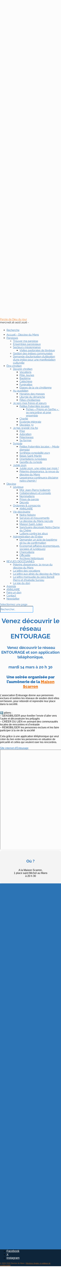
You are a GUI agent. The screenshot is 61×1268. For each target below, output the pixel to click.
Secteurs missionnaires (27, 347)
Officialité (25, 555)
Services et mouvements (34, 518)
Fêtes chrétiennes (30, 400)
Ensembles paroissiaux (27, 344)
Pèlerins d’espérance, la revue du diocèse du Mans (39, 473)
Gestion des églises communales (33, 353)
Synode (17, 443)
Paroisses (12, 338)
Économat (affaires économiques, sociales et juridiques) (40, 547)
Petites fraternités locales (34, 406)
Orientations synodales (33, 459)
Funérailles (26, 384)
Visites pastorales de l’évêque (37, 350)
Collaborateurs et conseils (35, 493)
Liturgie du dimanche (32, 396)
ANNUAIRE (26, 508)
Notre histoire (28, 514)
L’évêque (18, 487)
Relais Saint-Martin (31, 455)
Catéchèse (26, 381)
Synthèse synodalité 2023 (35, 452)
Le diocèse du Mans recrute (36, 521)
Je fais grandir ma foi (25, 428)
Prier (22, 431)
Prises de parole (29, 499)
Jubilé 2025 (20, 465)
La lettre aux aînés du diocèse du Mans (36, 573)
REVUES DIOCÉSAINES (20, 561)
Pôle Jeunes (27, 375)
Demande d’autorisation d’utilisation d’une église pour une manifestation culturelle (34, 359)
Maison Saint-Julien (31, 524)
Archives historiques (32, 558)
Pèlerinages (27, 437)
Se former (26, 440)
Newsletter (13, 598)
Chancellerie (27, 552)
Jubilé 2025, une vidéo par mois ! (39, 468)
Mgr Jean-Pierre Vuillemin (35, 490)
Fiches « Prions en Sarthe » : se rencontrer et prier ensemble (42, 412)
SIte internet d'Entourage (14, 748)
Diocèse (11, 483)
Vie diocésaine (21, 511)
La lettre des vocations (26, 570)
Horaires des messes (32, 393)
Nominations (27, 496)
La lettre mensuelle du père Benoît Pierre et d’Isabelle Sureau (33, 578)
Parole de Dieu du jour (13, 319)
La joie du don (21, 583)
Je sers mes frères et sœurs (30, 403)
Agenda (11, 586)
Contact (11, 595)
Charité (24, 418)
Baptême (25, 378)
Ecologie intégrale (30, 421)
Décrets (24, 502)
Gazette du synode (31, 462)
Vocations (25, 372)
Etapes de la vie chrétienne (36, 387)
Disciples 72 (27, 424)
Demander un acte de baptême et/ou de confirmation (38, 541)
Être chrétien (14, 365)
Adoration (25, 434)
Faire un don (14, 592)
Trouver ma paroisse (25, 341)
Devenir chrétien (22, 369)
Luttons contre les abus (34, 533)
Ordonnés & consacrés (27, 505)
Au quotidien (20, 390)
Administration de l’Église (28, 536)
